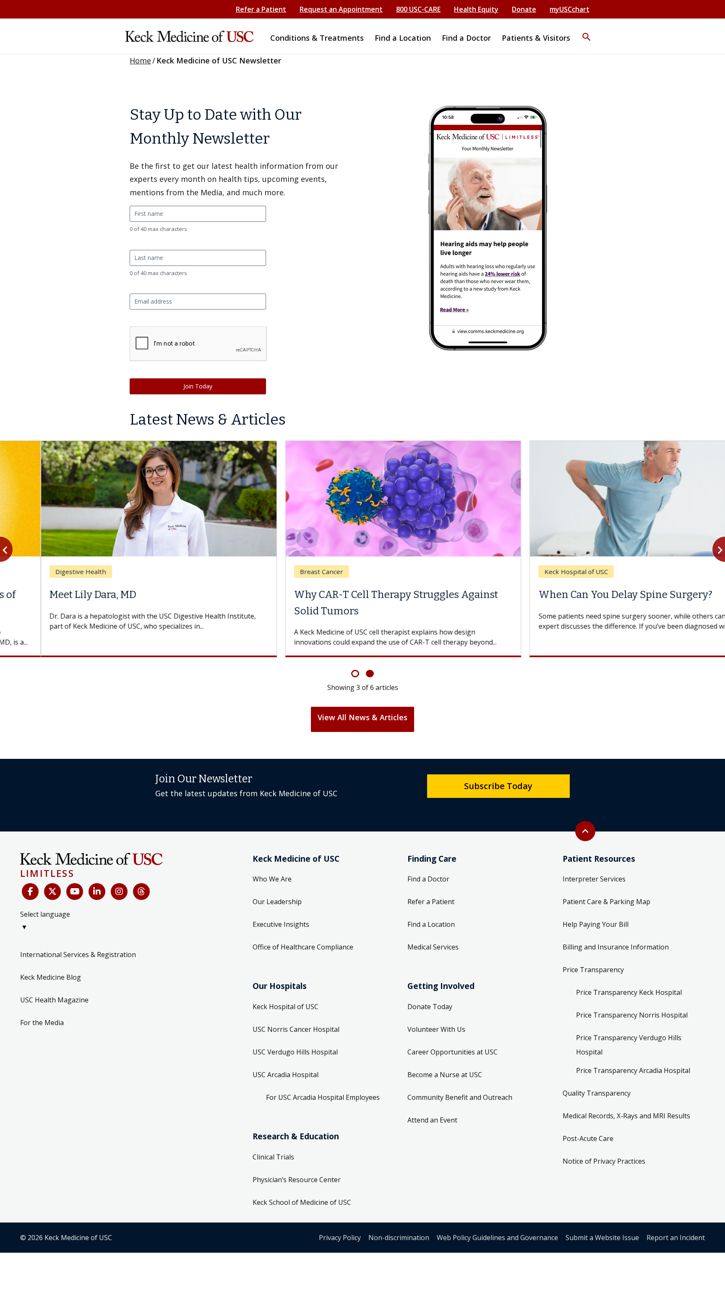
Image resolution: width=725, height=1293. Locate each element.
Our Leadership (277, 901)
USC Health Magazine (54, 1000)
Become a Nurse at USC (444, 1074)
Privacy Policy (340, 1237)
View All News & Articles (362, 717)
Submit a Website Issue (602, 1237)
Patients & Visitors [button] (536, 38)
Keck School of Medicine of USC (302, 1202)
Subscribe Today (498, 786)
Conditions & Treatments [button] (317, 38)
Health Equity (476, 9)
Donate (524, 9)
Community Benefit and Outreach (459, 1097)
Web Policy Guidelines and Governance (497, 1237)
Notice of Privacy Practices (604, 1161)
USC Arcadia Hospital (285, 1074)
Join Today (197, 386)
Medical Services (433, 947)
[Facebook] (30, 891)
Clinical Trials (273, 1157)
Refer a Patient (261, 9)
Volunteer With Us (436, 1029)
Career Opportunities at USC (452, 1052)
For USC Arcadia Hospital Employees (323, 1097)
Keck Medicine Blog (50, 977)
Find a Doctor (428, 879)
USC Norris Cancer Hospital (296, 1029)
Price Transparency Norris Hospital (632, 1015)
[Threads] (141, 891)
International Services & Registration (78, 954)
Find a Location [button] (403, 38)
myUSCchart (569, 9)
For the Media (42, 1022)
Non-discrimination (398, 1237)
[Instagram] (119, 891)
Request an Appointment (341, 9)
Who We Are (272, 879)
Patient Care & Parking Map (606, 901)
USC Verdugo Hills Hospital (295, 1052)
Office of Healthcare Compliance (303, 947)
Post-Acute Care (588, 1138)
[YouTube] (75, 891)
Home (140, 60)
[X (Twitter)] (52, 891)
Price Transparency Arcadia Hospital (633, 1070)
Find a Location (431, 924)
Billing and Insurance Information (616, 947)
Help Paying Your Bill (596, 924)
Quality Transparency (597, 1093)
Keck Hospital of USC (285, 1006)
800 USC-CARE (418, 9)
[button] (586, 31)
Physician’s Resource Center (297, 1179)
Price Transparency (593, 969)
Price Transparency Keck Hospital (629, 992)
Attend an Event (432, 1120)
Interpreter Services (594, 879)
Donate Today (429, 1006)
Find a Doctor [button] (466, 38)
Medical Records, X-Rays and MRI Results (626, 1115)
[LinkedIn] (97, 891)
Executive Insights (281, 924)
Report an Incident (676, 1237)
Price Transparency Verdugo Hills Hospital (628, 1045)
